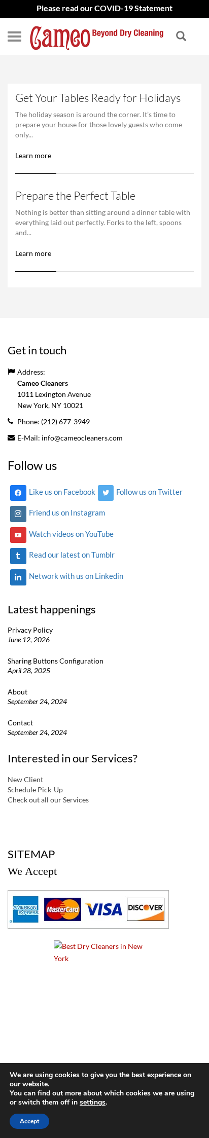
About (17, 691)
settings (93, 1102)
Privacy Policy (30, 630)
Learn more (33, 155)
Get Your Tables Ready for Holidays (98, 97)
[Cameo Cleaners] (97, 36)
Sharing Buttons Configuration (55, 660)
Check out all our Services (48, 799)
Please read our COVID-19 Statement (104, 8)
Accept (29, 1121)
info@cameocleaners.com (82, 437)
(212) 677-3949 (65, 421)
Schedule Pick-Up (35, 789)
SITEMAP (31, 854)
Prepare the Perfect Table (75, 195)
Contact (20, 722)
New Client (25, 779)
